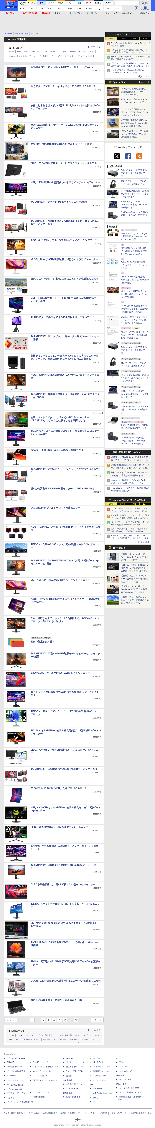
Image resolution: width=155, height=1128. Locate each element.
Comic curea (124, 1067)
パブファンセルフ (126, 1079)
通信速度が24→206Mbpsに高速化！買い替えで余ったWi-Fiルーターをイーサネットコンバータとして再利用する (130, 460)
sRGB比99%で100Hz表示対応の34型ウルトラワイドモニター (64, 259)
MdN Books (97, 1089)
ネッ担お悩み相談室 (15, 1085)
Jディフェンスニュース (102, 1067)
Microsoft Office (128, 13)
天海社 (122, 1062)
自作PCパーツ (74, 1039)
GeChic (52, 52)
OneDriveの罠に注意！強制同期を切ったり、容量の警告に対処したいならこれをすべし (130, 468)
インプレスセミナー (41, 1076)
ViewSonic (23, 56)
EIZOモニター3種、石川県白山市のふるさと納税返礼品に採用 (64, 278)
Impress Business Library (43, 1071)
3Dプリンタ (88, 1035)
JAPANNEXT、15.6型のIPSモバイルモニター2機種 (59, 201)
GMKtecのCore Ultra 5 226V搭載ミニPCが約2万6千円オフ (134, 215)
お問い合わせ (34, 1113)
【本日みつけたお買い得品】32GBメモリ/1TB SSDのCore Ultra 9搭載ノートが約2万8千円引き (130, 66)
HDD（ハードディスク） (31, 1039)
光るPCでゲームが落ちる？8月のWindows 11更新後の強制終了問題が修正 (134, 334)
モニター (58, 13)
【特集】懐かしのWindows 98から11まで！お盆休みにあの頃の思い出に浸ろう (135, 600)
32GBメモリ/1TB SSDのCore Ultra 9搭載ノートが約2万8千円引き (134, 204)
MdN (92, 1085)
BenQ (32, 52)
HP (59, 52)
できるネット (12, 1098)
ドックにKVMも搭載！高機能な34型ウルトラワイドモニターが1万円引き (135, 194)
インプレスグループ (118, 1113)
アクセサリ (86, 1039)
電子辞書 (46, 1039)
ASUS (25, 52)
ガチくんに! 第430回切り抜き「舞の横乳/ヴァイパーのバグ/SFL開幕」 (134, 294)
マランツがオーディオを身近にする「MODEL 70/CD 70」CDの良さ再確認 (134, 134)
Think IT (10, 1062)
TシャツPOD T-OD (74, 1071)
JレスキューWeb (99, 1076)
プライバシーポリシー (87, 1113)
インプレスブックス (41, 1092)
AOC (92, 56)
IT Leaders (11, 1076)
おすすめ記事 (119, 548)
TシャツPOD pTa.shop (129, 1088)
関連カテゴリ (18, 1031)
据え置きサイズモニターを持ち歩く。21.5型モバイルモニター (64, 86)
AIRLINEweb (98, 1062)
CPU (116, 13)
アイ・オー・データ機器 (38, 56)
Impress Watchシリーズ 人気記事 (129, 500)
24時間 (122, 38)
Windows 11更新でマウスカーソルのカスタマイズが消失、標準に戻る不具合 (134, 320)
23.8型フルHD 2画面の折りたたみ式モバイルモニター (60, 788)
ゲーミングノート (94, 13)
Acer (19, 52)
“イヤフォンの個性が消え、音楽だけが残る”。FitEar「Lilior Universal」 (134, 91)
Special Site (119, 82)
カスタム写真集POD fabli (130, 1092)
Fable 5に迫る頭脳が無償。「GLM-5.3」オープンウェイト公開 (134, 265)
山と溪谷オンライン (74, 1084)
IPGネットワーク (123, 1084)
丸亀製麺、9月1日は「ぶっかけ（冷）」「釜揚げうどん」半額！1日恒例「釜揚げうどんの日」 (130, 518)
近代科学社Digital (73, 1097)
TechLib (96, 1101)
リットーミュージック (75, 1062)
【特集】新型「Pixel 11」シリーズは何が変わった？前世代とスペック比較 (134, 578)
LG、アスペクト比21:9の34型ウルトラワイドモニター (60, 580)
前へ (10, 1020)
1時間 (111, 38)
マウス (95, 1039)
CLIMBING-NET (72, 1089)
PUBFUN (120, 1076)
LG (79, 52)
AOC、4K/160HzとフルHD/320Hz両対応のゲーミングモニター (65, 240)
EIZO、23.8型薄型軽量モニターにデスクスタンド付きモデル (64, 163)
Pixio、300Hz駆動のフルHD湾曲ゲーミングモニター (59, 827)
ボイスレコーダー (59, 1039)
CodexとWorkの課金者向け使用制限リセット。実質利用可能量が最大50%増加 (134, 308)
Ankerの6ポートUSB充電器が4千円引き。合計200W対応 (134, 173)
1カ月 (145, 38)
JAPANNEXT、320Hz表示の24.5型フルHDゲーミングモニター (65, 769)
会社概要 (103, 1113)
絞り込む (17, 48)
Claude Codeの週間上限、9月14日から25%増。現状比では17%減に (135, 279)
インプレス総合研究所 (16, 1071)
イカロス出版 (95, 1058)
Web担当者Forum (14, 1067)
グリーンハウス (56, 56)
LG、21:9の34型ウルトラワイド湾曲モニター (55, 507)
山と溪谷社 (67, 1080)
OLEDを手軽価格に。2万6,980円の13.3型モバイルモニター (63, 884)
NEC (85, 52)
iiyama (65, 52)
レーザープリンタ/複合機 (62, 1035)
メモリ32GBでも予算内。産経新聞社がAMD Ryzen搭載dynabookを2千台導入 (134, 123)
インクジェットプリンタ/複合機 (38, 1035)
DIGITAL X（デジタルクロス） (45, 1080)
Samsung (12, 56)
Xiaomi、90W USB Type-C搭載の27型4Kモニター (58, 450)
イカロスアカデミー (101, 1080)
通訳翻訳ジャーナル (101, 1071)
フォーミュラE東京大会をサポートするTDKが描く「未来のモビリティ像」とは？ (134, 112)
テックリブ (94, 1098)
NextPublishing (39, 1097)
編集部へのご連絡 (68, 1113)
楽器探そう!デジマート (75, 1067)
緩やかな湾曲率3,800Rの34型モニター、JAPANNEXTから (63, 488)
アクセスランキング (122, 34)
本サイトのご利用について (15, 1113)
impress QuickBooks (127, 1071)
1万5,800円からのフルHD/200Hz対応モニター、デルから (62, 67)
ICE (117, 1058)
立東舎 (69, 1076)
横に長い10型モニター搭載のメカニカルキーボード (59, 1000)
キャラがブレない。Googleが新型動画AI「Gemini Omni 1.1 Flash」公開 (134, 236)
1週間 (134, 38)
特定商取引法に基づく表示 (140, 1113)
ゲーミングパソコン (74, 13)
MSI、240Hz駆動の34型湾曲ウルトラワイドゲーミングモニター (65, 182)
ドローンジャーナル (15, 1080)
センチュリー (70, 56)
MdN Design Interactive (102, 1093)
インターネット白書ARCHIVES (20, 1102)
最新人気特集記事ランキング (126, 452)
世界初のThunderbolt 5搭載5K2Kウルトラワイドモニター (62, 144)
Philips (92, 52)
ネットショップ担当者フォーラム (46, 1067)
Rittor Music (68, 1058)
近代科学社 (67, 1093)
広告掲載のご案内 (50, 1113)
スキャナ (77, 1035)
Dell (38, 52)
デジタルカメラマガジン (17, 1093)
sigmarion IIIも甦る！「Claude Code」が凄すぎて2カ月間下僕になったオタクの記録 (129, 483)
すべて (11, 52)
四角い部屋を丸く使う (43, 641)
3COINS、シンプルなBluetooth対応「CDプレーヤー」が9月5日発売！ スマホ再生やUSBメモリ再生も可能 (130, 538)
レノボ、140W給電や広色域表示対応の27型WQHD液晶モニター (66, 980)
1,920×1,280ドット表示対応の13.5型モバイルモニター (60, 673)
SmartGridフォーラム (41, 1062)
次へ (98, 1020)
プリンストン (82, 56)
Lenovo (73, 52)
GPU (107, 13)
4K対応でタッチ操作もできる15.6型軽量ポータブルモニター (64, 317)
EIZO (45, 52)
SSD (17, 1039)
